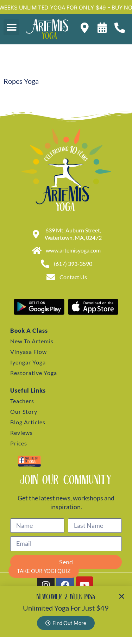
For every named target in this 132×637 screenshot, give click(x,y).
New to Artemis (32, 341)
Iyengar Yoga (28, 362)
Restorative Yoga (33, 372)
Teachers (22, 401)
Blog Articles (27, 422)
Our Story (23, 411)
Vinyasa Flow (28, 351)
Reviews (21, 432)
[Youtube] (84, 585)
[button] (11, 27)
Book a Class (29, 330)
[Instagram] (46, 585)
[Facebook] (65, 585)
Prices (18, 443)
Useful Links (28, 390)
